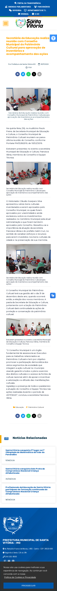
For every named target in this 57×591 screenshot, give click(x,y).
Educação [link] (20, 407)
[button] (44, 4)
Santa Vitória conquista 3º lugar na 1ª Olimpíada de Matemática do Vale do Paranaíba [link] (25, 452)
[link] (53, 38)
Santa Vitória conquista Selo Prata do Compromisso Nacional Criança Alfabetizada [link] (25, 471)
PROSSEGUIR (28, 585)
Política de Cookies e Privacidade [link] (20, 577)
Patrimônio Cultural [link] (36, 407)
